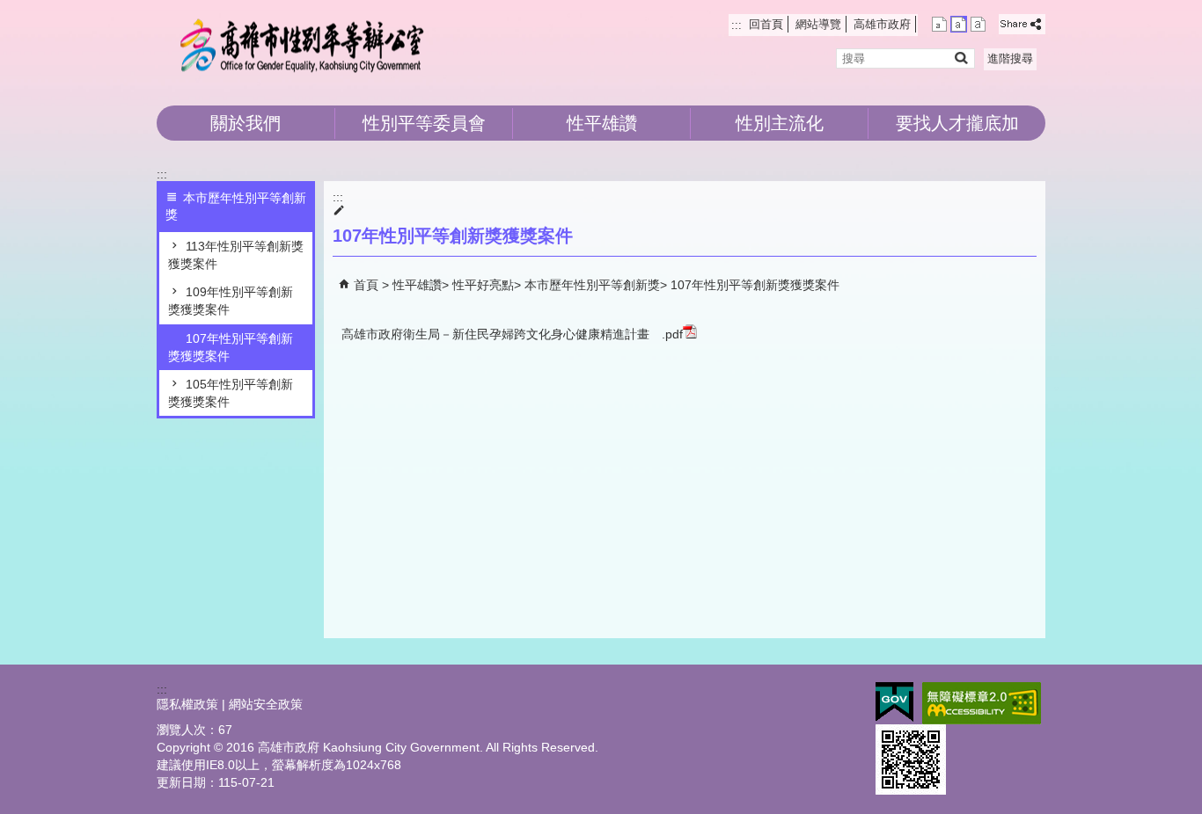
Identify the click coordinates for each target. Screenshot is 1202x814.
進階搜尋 (1010, 58)
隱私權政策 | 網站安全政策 (230, 704)
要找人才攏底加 (957, 123)
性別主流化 (780, 123)
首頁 (366, 285)
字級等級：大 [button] (978, 24)
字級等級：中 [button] (958, 24)
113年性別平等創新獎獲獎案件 (236, 255)
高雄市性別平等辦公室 (305, 44)
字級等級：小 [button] (939, 24)
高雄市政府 (882, 24)
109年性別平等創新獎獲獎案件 (230, 300)
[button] (960, 57)
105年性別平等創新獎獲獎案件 (230, 393)
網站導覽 (818, 24)
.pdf (672, 334)
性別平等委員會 (424, 123)
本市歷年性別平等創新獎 (592, 285)
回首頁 (766, 24)
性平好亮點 (483, 285)
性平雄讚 (602, 123)
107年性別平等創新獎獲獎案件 (230, 347)
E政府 (894, 702)
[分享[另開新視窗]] (1022, 24)
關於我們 (245, 123)
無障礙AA (981, 703)
